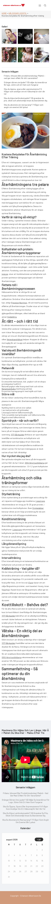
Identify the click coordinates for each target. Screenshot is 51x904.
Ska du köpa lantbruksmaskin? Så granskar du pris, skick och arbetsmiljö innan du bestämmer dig (25, 99)
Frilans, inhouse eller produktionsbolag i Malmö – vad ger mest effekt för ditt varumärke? (24, 76)
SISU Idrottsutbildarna (34, 463)
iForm (30, 582)
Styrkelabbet (38, 508)
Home (4, 13)
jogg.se (5, 274)
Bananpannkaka (9, 389)
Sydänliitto (12, 317)
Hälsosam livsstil (17, 13)
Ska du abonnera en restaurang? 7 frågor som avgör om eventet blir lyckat (23, 106)
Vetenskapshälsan (15, 339)
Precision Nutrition (19, 302)
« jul (39, 839)
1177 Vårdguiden (17, 434)
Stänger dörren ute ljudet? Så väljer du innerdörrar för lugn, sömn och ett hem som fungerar (25, 83)
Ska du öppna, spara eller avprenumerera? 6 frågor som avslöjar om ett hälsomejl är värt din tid (24, 91)
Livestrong (40, 501)
